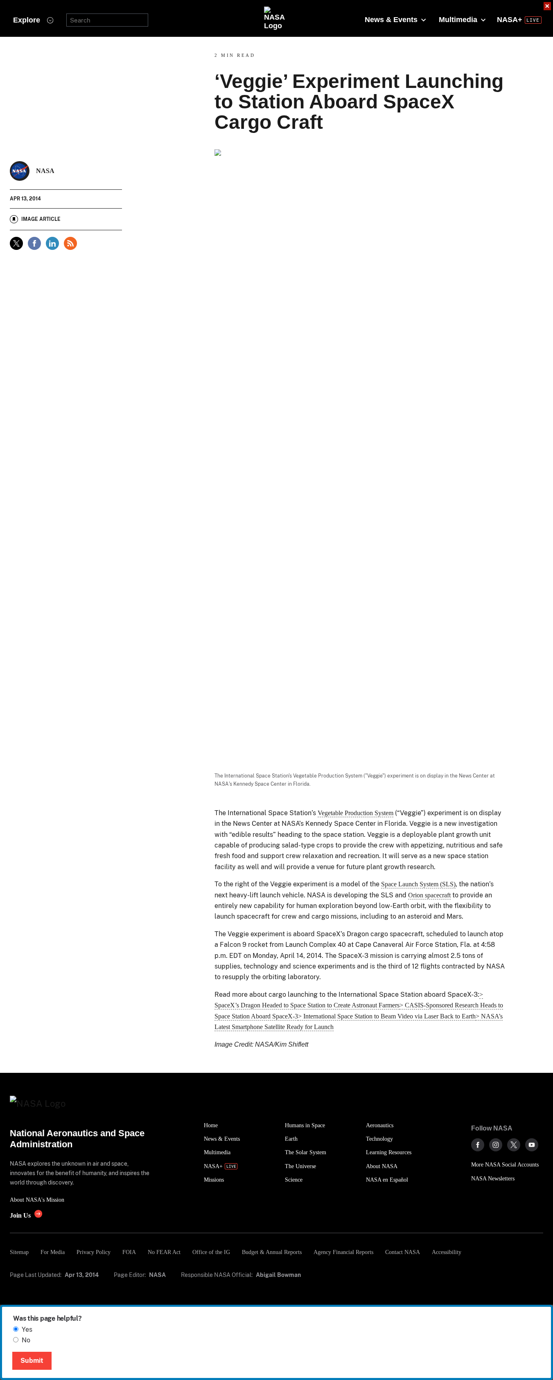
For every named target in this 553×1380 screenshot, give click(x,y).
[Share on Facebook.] (34, 243)
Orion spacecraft (429, 895)
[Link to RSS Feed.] (70, 243)
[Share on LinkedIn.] (52, 243)
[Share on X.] (16, 243)
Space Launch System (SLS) (418, 884)
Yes (27, 1329)
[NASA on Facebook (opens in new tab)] (477, 1144)
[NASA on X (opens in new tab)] (513, 1144)
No (26, 1340)
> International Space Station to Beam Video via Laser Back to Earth (387, 1016)
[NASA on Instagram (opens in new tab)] (495, 1144)
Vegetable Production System (355, 812)
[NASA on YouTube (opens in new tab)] (531, 1144)
